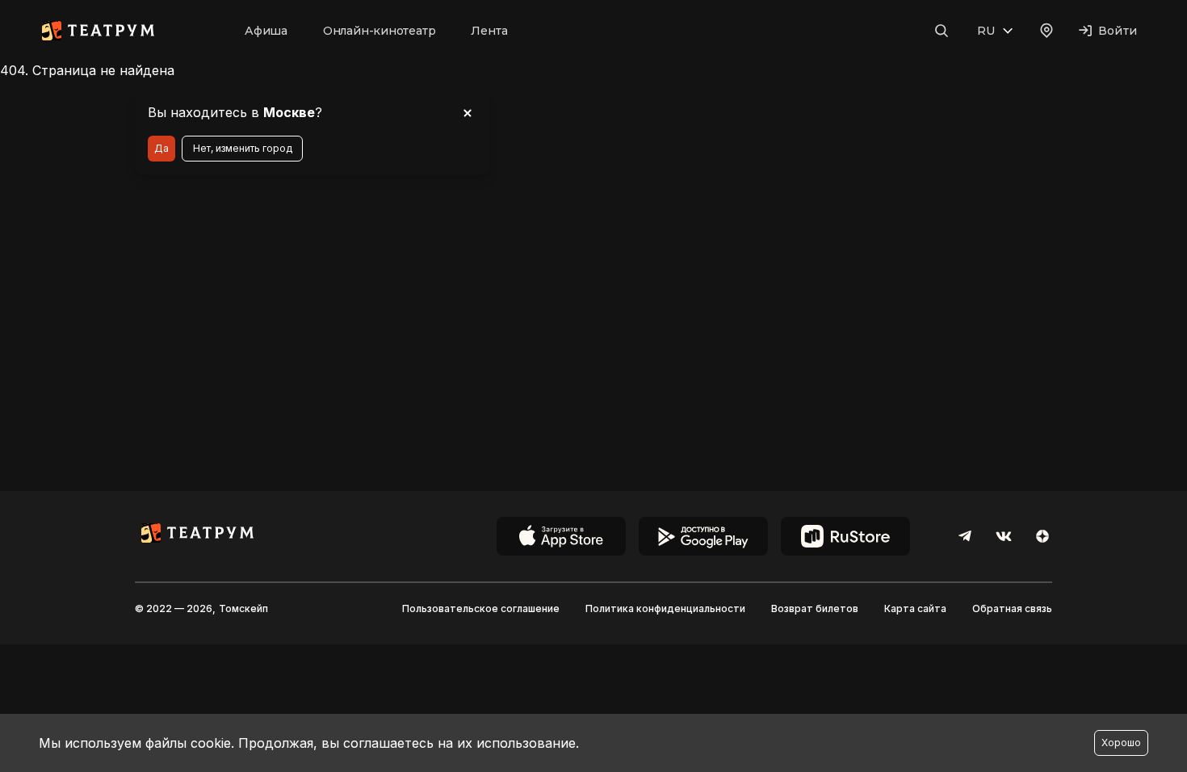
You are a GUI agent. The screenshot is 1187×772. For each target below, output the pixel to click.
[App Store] (561, 536)
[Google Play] (703, 536)
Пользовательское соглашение (481, 608)
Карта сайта (915, 608)
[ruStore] (845, 536)
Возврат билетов (814, 608)
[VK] (1003, 536)
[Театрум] (98, 30)
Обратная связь (1012, 608)
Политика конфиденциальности (665, 608)
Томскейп (243, 608)
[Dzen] (1042, 536)
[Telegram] (965, 536)
